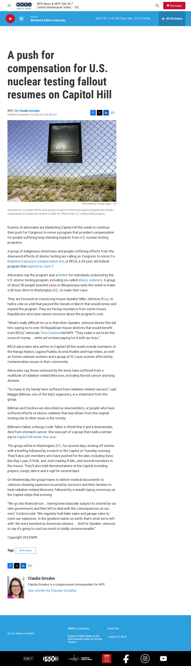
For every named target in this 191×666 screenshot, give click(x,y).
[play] (10, 19)
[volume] (21, 19)
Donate (176, 6)
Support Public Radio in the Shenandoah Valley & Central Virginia (85, 639)
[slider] (27, 18)
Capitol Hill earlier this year (36, 437)
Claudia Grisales (29, 111)
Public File (113, 628)
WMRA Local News (79, 628)
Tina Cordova (50, 333)
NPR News (26, 550)
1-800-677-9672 (117, 637)
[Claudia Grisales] (15, 587)
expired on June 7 (40, 266)
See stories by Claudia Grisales (52, 590)
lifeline (63, 275)
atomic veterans (90, 280)
